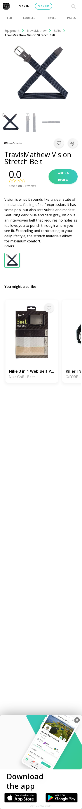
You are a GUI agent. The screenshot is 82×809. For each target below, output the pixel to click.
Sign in (24, 6)
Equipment (11, 30)
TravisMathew (36, 30)
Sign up (43, 6)
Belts (57, 30)
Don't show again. (41, 805)
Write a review (63, 176)
